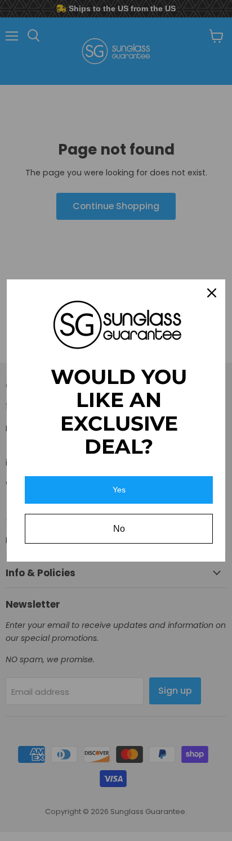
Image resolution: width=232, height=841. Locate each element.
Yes (119, 489)
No (119, 528)
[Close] (211, 292)
